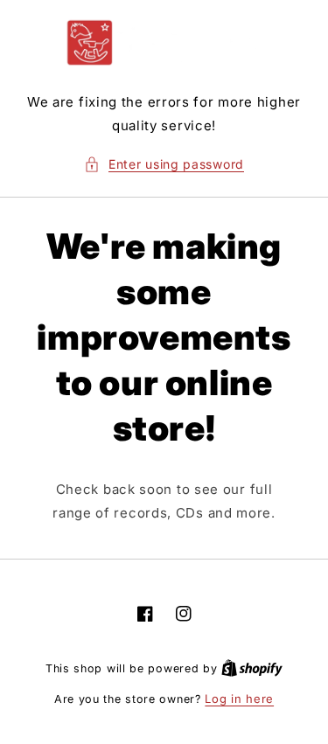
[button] (164, 164)
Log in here (239, 699)
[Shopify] (252, 668)
